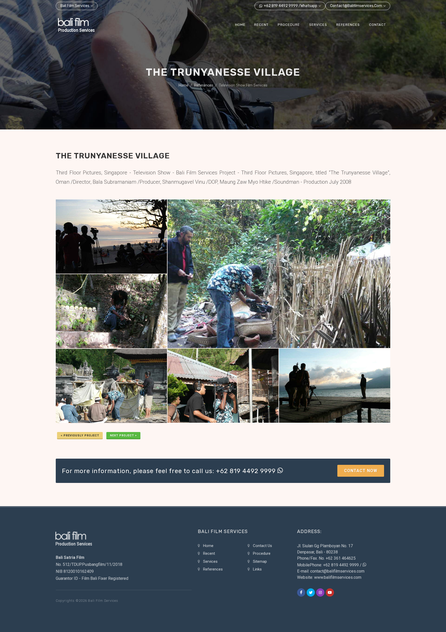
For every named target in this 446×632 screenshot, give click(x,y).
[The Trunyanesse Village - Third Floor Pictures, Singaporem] (335, 386)
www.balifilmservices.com (337, 577)
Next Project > (123, 435)
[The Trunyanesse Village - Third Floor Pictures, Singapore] (111, 236)
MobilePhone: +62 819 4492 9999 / (330, 564)
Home (183, 85)
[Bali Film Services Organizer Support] (76, 24)
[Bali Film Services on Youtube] (330, 592)
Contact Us (262, 545)
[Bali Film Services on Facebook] (301, 592)
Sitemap (260, 561)
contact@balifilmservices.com (356, 6)
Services (210, 561)
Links (257, 569)
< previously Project (80, 435)
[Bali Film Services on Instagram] (320, 592)
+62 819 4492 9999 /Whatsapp (290, 6)
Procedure (261, 553)
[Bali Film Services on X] (311, 592)
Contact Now (360, 470)
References (203, 85)
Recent (209, 553)
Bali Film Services (74, 6)
